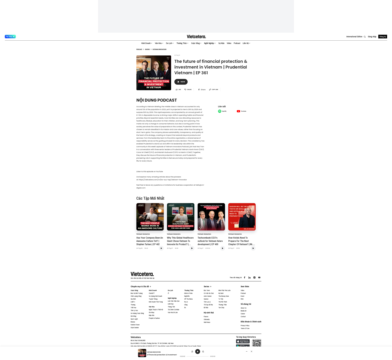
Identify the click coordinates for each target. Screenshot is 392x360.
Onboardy (207, 319)
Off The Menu (188, 299)
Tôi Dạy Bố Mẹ (208, 305)
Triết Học (133, 307)
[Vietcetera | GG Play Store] (243, 346)
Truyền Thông (153, 299)
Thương (133, 305)
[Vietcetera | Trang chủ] (196, 36)
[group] (197, 353)
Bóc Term (207, 290)
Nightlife (187, 296)
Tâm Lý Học (134, 310)
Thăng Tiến (171, 307)
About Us (243, 308)
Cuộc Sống (195, 43)
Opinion (206, 299)
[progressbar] (198, 356)
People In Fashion (154, 318)
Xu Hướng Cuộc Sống (137, 313)
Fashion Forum (135, 325)
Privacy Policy (245, 325)
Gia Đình (133, 299)
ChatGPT (152, 293)
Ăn (185, 307)
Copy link (215, 89)
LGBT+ (133, 302)
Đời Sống (133, 316)
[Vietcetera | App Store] (243, 341)
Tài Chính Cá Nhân (173, 309)
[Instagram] (254, 277)
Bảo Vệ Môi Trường (137, 293)
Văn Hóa (158, 43)
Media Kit (243, 311)
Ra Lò (186, 302)
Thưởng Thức (182, 43)
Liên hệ (246, 43)
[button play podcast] (161, 248)
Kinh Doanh (145, 43)
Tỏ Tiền (220, 299)
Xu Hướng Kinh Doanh (155, 296)
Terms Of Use (245, 328)
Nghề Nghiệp (209, 43)
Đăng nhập (372, 36)
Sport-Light (134, 319)
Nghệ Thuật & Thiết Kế (156, 309)
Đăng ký (383, 36)
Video (229, 43)
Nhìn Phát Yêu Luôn (224, 290)
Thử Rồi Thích (222, 302)
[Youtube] (259, 277)
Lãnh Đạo (171, 304)
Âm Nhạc (151, 312)
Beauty (133, 322)
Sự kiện (221, 43)
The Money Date (223, 296)
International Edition (354, 36)
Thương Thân (222, 305)
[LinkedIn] (249, 277)
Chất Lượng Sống (136, 296)
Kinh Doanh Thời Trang (156, 302)
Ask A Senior (208, 296)
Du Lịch (169, 43)
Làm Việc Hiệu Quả (173, 301)
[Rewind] (192, 351)
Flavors (206, 316)
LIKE (180, 89)
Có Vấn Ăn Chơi (209, 293)
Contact (243, 316)
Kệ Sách (220, 293)
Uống (186, 305)
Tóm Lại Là (207, 302)
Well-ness (207, 322)
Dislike (189, 89)
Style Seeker (135, 327)
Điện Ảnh (151, 315)
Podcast (237, 43)
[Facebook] (245, 277)
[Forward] (203, 351)
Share (203, 89)
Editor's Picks (188, 293)
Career (243, 314)
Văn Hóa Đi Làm (173, 312)
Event (242, 296)
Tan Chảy (221, 307)
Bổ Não (206, 307)
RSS (242, 299)
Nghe (183, 81)
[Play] (197, 351)
